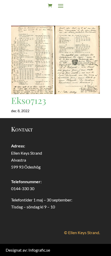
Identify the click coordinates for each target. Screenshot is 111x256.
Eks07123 (28, 100)
